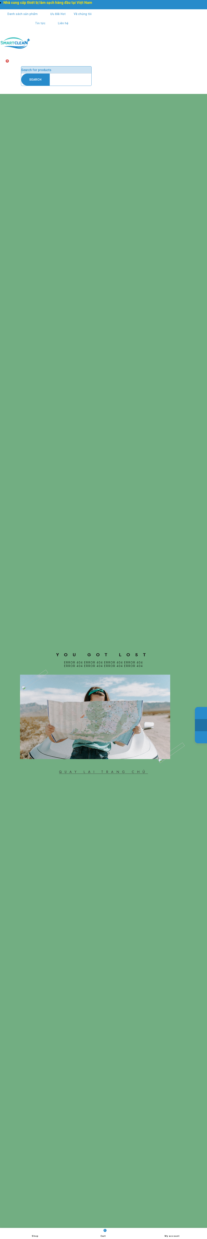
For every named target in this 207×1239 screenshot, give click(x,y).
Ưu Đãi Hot (58, 14)
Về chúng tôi (83, 14)
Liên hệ (63, 23)
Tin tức (40, 23)
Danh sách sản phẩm (22, 14)
